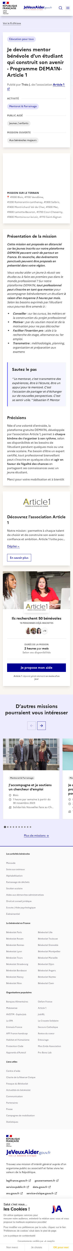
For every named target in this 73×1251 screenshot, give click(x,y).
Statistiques (12, 1122)
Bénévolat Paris (14, 932)
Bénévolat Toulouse (48, 938)
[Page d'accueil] (37, 8)
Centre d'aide (13, 1071)
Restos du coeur (46, 1033)
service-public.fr (16, 1187)
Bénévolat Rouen (14, 938)
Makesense (11, 1008)
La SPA (9, 1020)
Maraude (10, 863)
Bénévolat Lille (45, 932)
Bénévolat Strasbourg (17, 964)
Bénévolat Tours (14, 957)
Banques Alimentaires (17, 1001)
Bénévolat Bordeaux (16, 970)
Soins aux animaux (15, 869)
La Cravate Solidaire (48, 1020)
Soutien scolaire (14, 888)
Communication (14, 1096)
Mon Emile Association (49, 1046)
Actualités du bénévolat (18, 1090)
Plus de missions (35, 835)
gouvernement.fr (45, 1181)
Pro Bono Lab (45, 1052)
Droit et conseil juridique (19, 901)
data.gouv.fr (40, 1187)
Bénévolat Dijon (46, 964)
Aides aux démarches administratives (25, 894)
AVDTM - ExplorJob (16, 1014)
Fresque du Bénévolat (17, 1083)
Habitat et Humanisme (17, 1039)
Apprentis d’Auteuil (16, 1052)
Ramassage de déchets (17, 882)
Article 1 (42, 1008)
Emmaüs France (14, 1027)
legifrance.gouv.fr (17, 1181)
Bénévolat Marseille (48, 957)
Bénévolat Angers (47, 970)
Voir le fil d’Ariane (12, 23)
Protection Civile (14, 1046)
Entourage (43, 1039)
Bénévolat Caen (46, 983)
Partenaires (12, 1102)
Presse (9, 1109)
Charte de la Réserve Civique (20, 1077)
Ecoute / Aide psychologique (21, 907)
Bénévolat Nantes (47, 977)
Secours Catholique (48, 1027)
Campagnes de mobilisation (20, 1115)
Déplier (12, 546)
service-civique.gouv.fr (40, 1193)
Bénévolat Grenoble (48, 945)
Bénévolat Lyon (14, 951)
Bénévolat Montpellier (49, 951)
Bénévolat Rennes (15, 945)
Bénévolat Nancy (15, 977)
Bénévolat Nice (14, 983)
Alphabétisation (14, 875)
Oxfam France (45, 1001)
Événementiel (13, 914)
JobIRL (41, 1014)
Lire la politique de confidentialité (19, 1236)
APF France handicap (17, 1033)
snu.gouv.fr (12, 1193)
